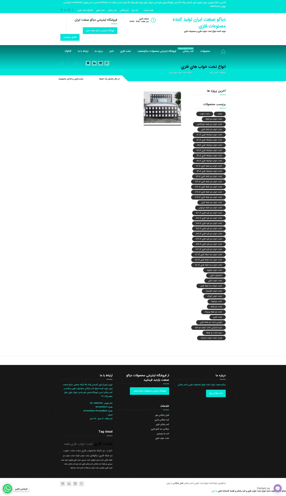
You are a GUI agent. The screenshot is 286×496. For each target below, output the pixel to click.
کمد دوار (135, 10)
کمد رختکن (112, 10)
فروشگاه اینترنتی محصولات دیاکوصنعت (156, 51)
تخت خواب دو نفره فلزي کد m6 (209, 233)
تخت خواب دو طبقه (214, 119)
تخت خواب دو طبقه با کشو (89, 468)
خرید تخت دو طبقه (214, 332)
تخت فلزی (100, 10)
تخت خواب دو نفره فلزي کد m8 (209, 244)
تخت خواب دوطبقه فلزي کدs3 (209, 145)
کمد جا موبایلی (163, 433)
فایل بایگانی (178, 483)
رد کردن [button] (214, 491)
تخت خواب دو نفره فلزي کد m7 (209, 238)
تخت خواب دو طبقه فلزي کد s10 (208, 181)
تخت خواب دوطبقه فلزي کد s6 (209, 160)
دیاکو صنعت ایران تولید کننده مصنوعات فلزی (199, 22)
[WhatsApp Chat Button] (7, 488)
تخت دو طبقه (216, 306)
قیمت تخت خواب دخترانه (211, 338)
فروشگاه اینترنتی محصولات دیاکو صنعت (149, 391)
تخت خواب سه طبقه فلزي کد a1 (208, 254)
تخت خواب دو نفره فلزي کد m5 (209, 228)
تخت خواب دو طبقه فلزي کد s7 (209, 166)
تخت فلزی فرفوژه (75, 460)
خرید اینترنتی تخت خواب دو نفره (208, 327)
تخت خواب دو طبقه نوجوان (210, 207)
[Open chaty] (278, 488)
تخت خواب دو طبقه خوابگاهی (209, 124)
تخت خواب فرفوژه (214, 270)
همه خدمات (148, 10)
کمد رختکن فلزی (162, 424)
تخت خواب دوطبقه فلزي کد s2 (209, 139)
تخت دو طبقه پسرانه (213, 311)
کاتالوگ (67, 51)
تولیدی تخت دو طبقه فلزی (211, 322)
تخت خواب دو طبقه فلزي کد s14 (208, 197)
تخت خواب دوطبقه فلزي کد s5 (209, 155)
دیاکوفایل (94, 455)
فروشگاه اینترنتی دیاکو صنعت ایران (100, 30)
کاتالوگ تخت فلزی (85, 10)
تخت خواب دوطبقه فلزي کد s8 (209, 171)
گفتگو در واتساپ (70, 37)
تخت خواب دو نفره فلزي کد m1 (209, 212)
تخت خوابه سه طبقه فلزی (211, 285)
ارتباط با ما (83, 51)
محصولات (205, 51)
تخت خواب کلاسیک (214, 291)
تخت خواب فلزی (221, 51)
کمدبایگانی (124, 10)
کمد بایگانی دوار (215, 393)
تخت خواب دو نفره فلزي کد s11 (209, 249)
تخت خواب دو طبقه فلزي (211, 129)
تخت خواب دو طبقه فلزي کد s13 (208, 192)
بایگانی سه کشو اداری (160, 429)
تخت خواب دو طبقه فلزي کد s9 (209, 176)
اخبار (111, 51)
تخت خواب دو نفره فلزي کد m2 (209, 218)
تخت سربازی (85, 460)
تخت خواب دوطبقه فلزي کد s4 (209, 150)
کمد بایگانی (97, 464)
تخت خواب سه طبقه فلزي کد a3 (208, 265)
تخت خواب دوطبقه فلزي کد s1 (209, 134)
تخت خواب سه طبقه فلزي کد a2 (208, 259)
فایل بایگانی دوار (162, 415)
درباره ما (99, 51)
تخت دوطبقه (216, 301)
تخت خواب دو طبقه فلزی (211, 202)
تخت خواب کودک (214, 296)
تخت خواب (204, 113)
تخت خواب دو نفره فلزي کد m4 (209, 223)
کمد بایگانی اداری (162, 419)
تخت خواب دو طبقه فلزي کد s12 (208, 186)
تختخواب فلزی (216, 275)
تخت (220, 113)
